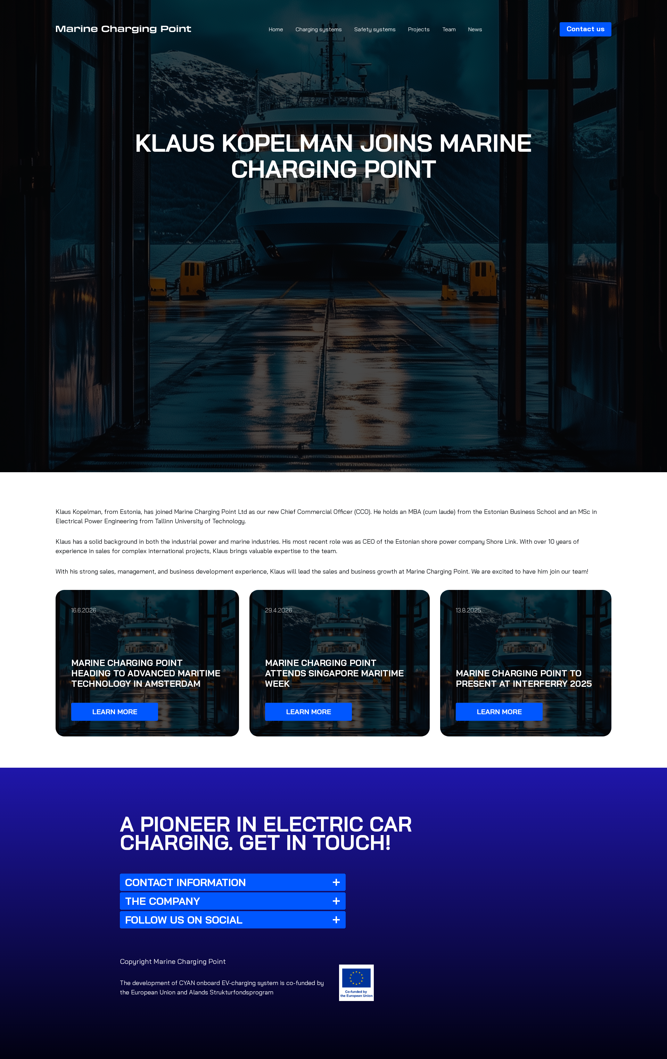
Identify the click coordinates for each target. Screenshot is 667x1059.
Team (449, 29)
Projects (419, 29)
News (475, 29)
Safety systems (375, 29)
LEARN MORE (114, 711)
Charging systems (319, 29)
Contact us (585, 28)
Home (276, 29)
